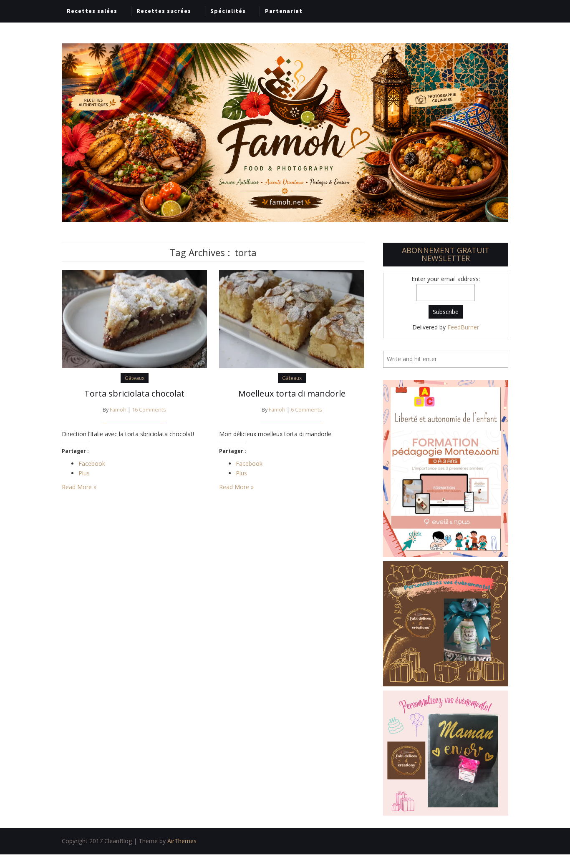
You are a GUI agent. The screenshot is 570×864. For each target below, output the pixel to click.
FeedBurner (463, 327)
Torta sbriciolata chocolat (134, 393)
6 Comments (306, 409)
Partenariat (284, 11)
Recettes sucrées (163, 11)
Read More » (79, 487)
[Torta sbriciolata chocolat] (134, 318)
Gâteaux (134, 378)
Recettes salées (92, 11)
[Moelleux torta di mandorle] (291, 318)
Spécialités (228, 11)
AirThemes (182, 841)
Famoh (118, 409)
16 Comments (149, 409)
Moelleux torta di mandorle (292, 393)
